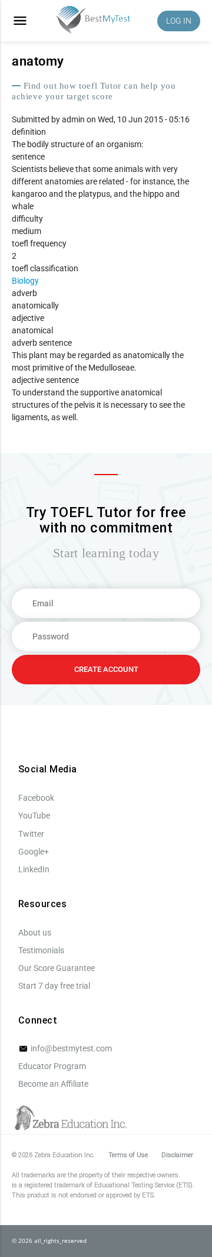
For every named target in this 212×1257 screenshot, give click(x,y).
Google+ (33, 851)
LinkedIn (33, 869)
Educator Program (52, 1066)
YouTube (34, 815)
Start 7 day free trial (54, 985)
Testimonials (41, 950)
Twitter (31, 834)
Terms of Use (128, 1155)
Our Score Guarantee (56, 968)
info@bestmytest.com (70, 1048)
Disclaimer (177, 1155)
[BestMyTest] (93, 21)
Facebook (36, 798)
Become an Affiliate (53, 1084)
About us (34, 932)
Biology (25, 280)
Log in (178, 20)
